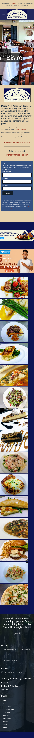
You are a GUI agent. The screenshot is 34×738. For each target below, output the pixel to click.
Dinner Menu (8, 142)
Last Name (5, 185)
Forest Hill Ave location (20, 129)
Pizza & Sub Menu (9, 709)
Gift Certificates (7, 718)
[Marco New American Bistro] (17, 14)
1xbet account (12, 3)
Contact (5, 727)
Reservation (6, 715)
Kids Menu (7, 712)
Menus (4, 703)
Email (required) (7, 171)
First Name (5, 178)
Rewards (5, 721)
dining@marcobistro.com (17, 155)
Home (4, 700)
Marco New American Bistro (14, 735)
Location (5, 724)
